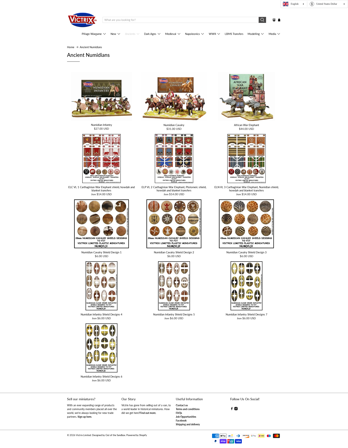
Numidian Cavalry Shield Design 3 (246, 252)
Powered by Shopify (136, 435)
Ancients (130, 33)
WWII (212, 33)
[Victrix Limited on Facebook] (231, 409)
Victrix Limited (83, 435)
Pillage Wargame (92, 33)
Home (70, 47)
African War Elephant (246, 125)
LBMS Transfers (234, 33)
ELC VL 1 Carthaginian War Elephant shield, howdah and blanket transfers (101, 188)
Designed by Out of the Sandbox (108, 435)
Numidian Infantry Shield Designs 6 (101, 376)
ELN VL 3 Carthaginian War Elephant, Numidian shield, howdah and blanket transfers (246, 188)
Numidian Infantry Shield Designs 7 (246, 314)
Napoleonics (192, 33)
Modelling (254, 33)
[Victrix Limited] (82, 20)
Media (272, 33)
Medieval (170, 33)
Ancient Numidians (91, 47)
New (113, 33)
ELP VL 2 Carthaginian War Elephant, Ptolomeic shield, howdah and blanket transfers (174, 188)
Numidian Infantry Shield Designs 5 (174, 314)
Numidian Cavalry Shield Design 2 (174, 252)
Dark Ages (150, 33)
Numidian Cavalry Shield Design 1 (101, 252)
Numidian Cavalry (173, 125)
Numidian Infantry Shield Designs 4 (101, 314)
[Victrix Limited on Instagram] (236, 409)
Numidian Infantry (101, 124)
